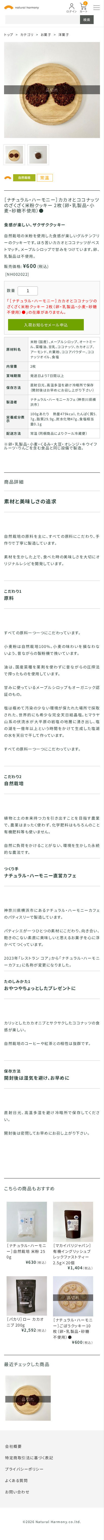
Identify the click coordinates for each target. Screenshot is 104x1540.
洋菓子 (63, 34)
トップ (8, 34)
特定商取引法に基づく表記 (29, 1457)
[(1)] (38, 154)
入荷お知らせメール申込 (46, 324)
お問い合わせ (17, 1491)
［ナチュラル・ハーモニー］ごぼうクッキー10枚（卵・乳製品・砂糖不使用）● (73, 1328)
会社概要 (13, 1446)
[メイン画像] (14, 154)
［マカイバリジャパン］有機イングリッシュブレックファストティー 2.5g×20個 (72, 1254)
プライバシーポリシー (24, 1469)
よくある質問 (16, 1480)
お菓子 (46, 34)
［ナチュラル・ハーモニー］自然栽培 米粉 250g (26, 1251)
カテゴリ (27, 34)
